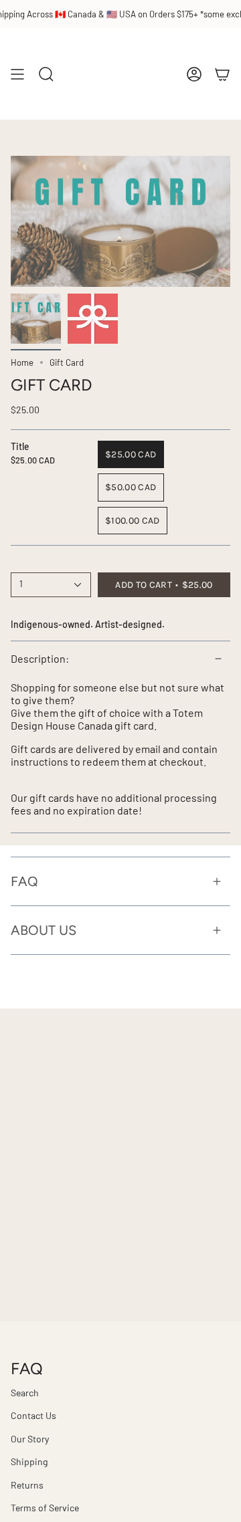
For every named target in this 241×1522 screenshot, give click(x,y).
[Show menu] (17, 74)
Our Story (30, 1438)
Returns (27, 1485)
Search (25, 1392)
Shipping (29, 1461)
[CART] (222, 74)
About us (43, 930)
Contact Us (33, 1415)
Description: (40, 658)
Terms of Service (45, 1507)
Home (22, 362)
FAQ (24, 881)
